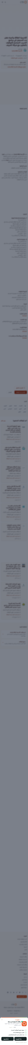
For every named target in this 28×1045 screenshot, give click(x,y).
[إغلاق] (2, 1019)
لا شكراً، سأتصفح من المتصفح (21, 1042)
